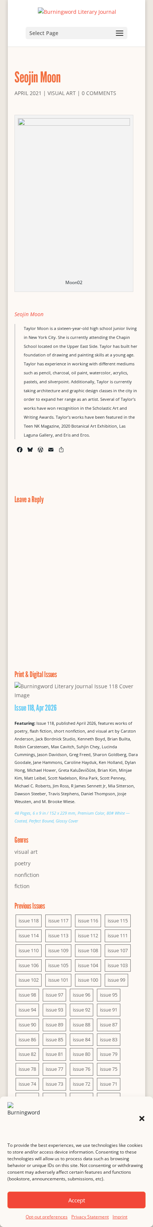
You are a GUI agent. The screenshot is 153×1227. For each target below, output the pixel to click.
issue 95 (108, 994)
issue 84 (81, 1039)
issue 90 (27, 1024)
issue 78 (27, 1069)
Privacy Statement (90, 1217)
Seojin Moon (28, 314)
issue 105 (58, 965)
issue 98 (27, 994)
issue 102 (29, 979)
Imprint (120, 1217)
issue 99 (116, 979)
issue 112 (88, 935)
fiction (22, 886)
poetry (22, 863)
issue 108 (88, 950)
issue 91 (108, 1009)
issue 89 (54, 1024)
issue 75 (108, 1069)
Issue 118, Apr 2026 (35, 707)
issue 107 (118, 950)
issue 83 (108, 1039)
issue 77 (54, 1069)
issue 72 (81, 1083)
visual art (62, 93)
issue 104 (88, 965)
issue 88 (81, 1024)
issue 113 (58, 935)
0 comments (99, 93)
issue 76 (81, 1069)
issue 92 (81, 1009)
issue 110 (29, 950)
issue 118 (29, 920)
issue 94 (27, 1009)
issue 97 (54, 994)
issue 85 (54, 1039)
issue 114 (29, 935)
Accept (76, 1200)
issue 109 (58, 950)
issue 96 (81, 994)
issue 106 (29, 965)
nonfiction (26, 874)
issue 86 (27, 1039)
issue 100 (88, 979)
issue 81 (54, 1054)
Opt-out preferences (47, 1217)
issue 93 (54, 1009)
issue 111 (118, 935)
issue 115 (118, 920)
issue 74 (27, 1083)
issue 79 (108, 1054)
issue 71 (108, 1083)
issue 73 (54, 1083)
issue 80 (81, 1054)
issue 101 (58, 979)
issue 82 (27, 1054)
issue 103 (118, 965)
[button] (142, 1118)
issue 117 (58, 920)
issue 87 (108, 1024)
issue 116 (88, 920)
